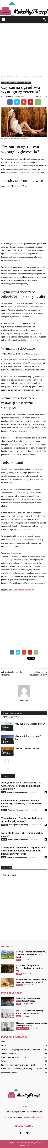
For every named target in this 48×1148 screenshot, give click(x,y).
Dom (3, 792)
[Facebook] (20, 1133)
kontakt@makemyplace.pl (33, 1117)
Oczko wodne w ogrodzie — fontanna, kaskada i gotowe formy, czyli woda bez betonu (21, 803)
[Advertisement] (24, 48)
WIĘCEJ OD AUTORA (11, 717)
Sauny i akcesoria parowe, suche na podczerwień (21, 1068)
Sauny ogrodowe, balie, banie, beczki (19, 82)
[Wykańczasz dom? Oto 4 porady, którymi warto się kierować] (7, 1013)
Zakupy (4, 825)
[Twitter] (27, 1133)
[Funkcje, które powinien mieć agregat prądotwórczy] (7, 1001)
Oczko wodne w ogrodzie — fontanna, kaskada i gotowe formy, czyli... (30, 968)
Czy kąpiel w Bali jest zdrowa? (30, 724)
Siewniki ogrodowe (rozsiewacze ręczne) (18, 1065)
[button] (44, 19)
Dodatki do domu (23, 1028)
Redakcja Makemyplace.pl (17, 792)
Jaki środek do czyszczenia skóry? (38, 673)
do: (16, 590)
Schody (4, 1061)
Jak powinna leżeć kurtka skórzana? (11, 673)
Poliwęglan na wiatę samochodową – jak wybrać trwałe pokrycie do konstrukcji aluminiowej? (21, 785)
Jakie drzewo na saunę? (27, 748)
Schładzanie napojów (10, 1072)
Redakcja (9, 96)
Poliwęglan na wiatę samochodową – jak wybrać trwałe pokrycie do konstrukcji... (31, 954)
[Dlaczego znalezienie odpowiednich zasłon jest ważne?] (7, 1026)
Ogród (4, 82)
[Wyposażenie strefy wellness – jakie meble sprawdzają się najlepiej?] (7, 982)
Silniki (3, 1045)
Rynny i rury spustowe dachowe (14, 1057)
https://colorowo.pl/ (26, 590)
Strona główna (6, 76)
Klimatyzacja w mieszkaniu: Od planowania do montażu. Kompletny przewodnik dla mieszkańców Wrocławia (23, 850)
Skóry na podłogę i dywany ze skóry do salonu (20, 1049)
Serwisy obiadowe (8, 1053)
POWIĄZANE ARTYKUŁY (12, 713)
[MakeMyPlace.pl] (24, 8)
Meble (4, 839)
